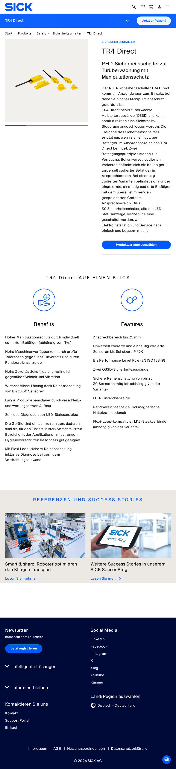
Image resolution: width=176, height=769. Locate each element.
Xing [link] (94, 668)
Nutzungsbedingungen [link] (86, 749)
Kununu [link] (97, 682)
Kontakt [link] (11, 713)
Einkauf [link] (11, 728)
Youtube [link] (97, 675)
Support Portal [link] (17, 721)
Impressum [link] (38, 749)
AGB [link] (57, 749)
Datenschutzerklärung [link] (129, 749)
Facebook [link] (99, 646)
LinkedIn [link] (98, 639)
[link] (18, 7)
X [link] (92, 661)
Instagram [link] (99, 654)
